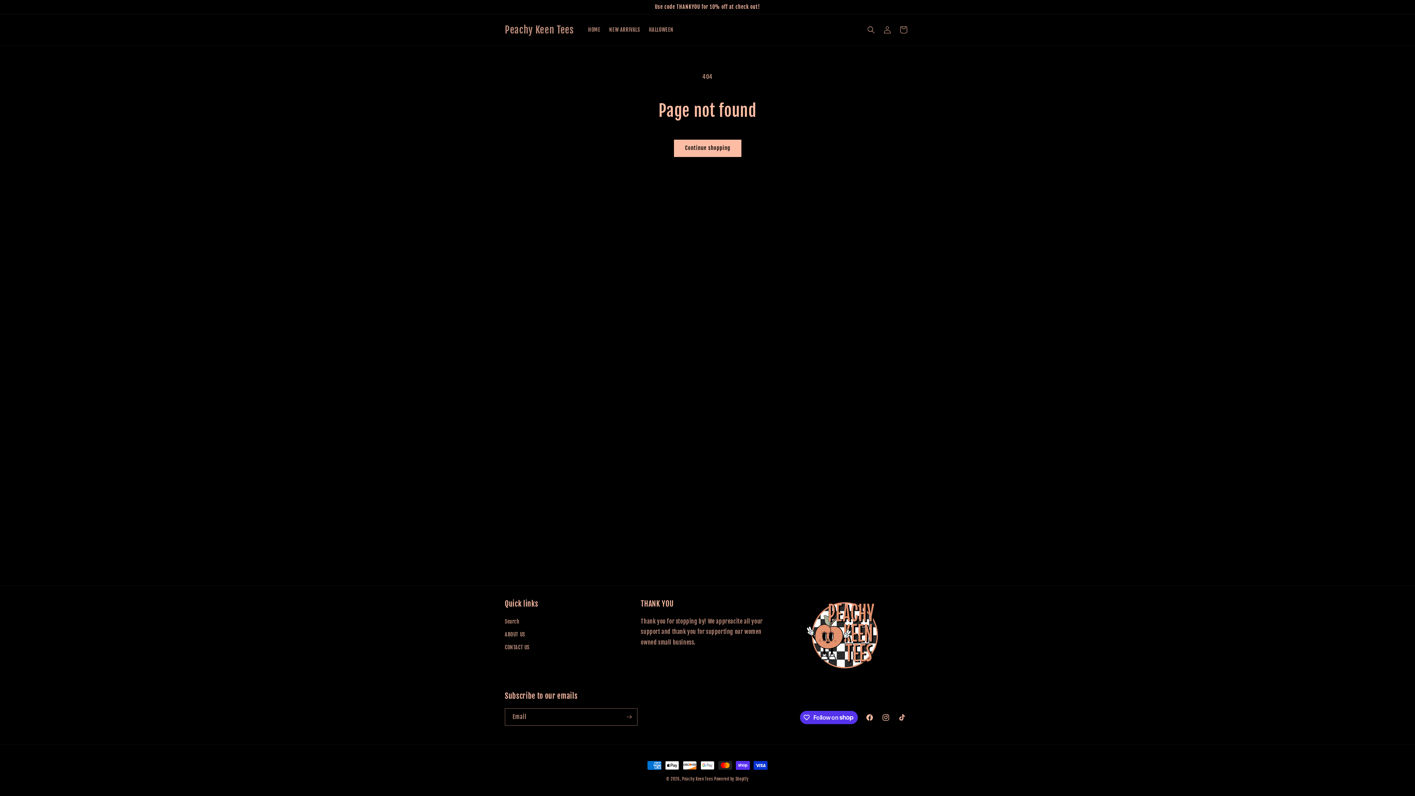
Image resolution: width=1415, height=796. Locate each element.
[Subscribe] (629, 717)
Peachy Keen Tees (697, 779)
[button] (871, 30)
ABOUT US (515, 634)
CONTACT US (517, 647)
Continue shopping (707, 147)
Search (512, 621)
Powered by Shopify (731, 779)
